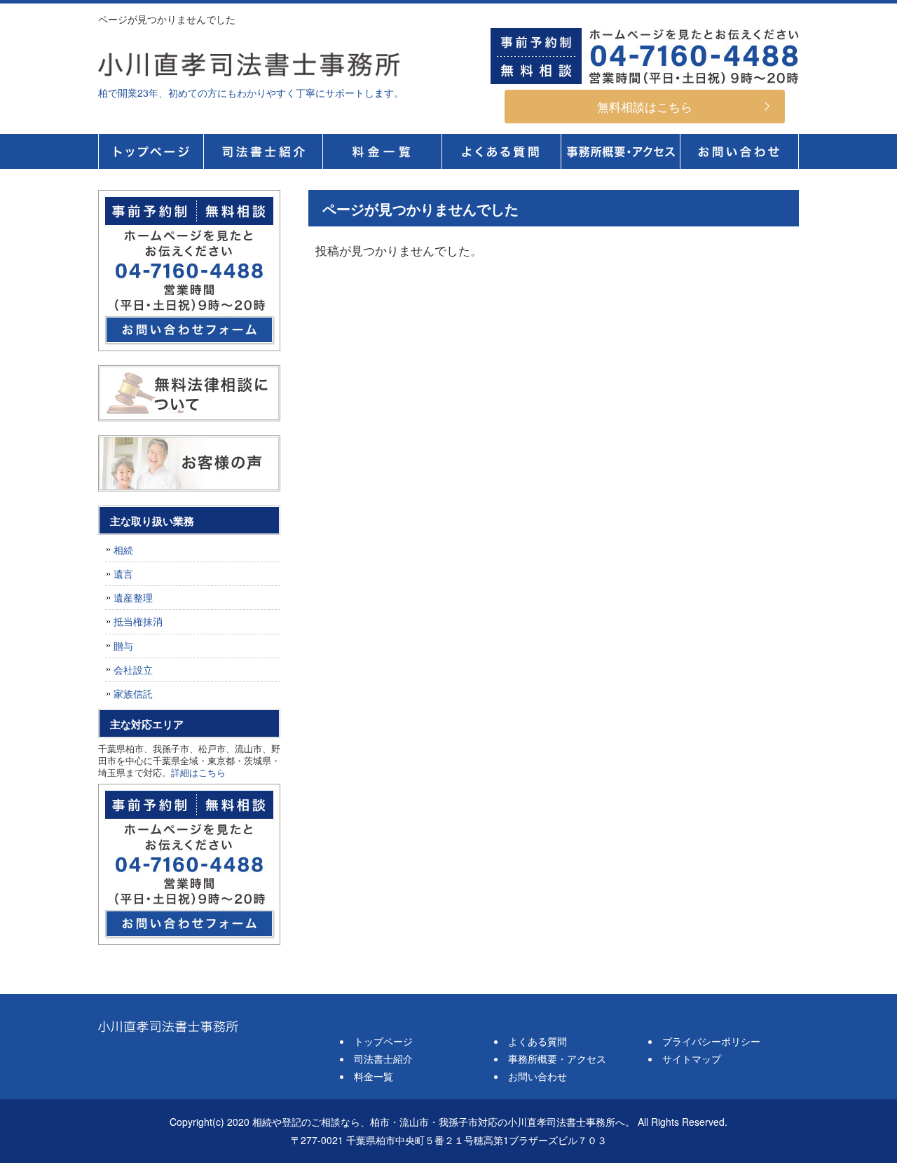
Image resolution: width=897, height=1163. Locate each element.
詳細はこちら (198, 772)
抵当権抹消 (138, 621)
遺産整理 (133, 597)
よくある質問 (501, 151)
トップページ (150, 151)
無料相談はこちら (644, 106)
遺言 (123, 573)
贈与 (123, 646)
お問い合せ (739, 151)
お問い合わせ (537, 1076)
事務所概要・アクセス (620, 151)
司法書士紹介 (262, 151)
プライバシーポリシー (711, 1041)
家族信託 (133, 693)
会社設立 (133, 669)
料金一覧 (381, 151)
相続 (123, 550)
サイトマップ (691, 1059)
